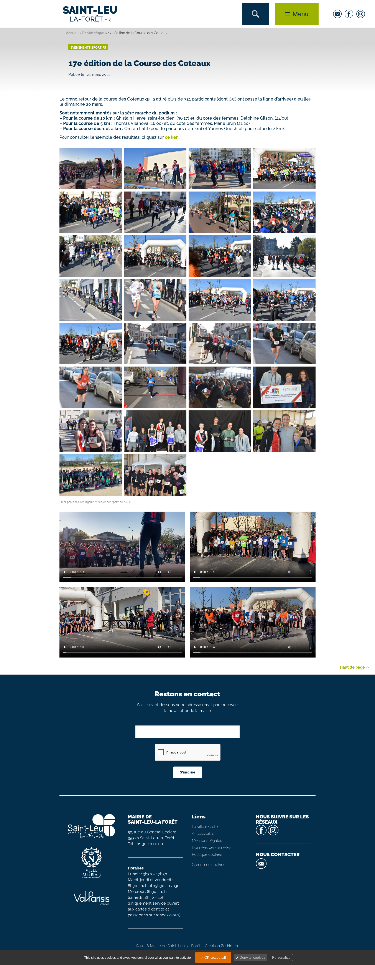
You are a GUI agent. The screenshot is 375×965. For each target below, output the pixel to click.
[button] (255, 14)
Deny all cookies (252, 957)
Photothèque (93, 33)
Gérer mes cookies (208, 864)
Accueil (72, 33)
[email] (338, 14)
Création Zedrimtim (222, 946)
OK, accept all (215, 957)
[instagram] (361, 14)
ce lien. (172, 137)
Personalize (281, 957)
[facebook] (350, 14)
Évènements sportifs (88, 47)
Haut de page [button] (353, 667)
